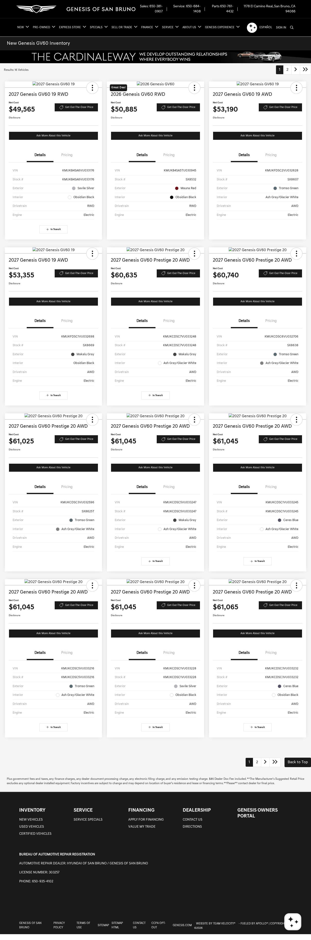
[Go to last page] (305, 70)
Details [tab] (40, 155)
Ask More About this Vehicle (53, 135)
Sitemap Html (117, 925)
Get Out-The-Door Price (79, 107)
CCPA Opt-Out (158, 925)
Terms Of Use (83, 925)
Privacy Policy (59, 925)
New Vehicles (31, 820)
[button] (92, 88)
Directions (192, 827)
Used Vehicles (31, 827)
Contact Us (192, 820)
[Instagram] (290, 907)
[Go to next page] (295, 70)
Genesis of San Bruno (30, 925)
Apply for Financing (146, 820)
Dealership (197, 810)
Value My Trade (142, 827)
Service (83, 810)
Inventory (32, 810)
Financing (141, 810)
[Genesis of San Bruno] (76, 9)
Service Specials (88, 820)
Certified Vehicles (35, 834)
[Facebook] (280, 907)
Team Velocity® (224, 923)
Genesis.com (182, 925)
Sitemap (103, 925)
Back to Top (298, 762)
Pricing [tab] (67, 155)
